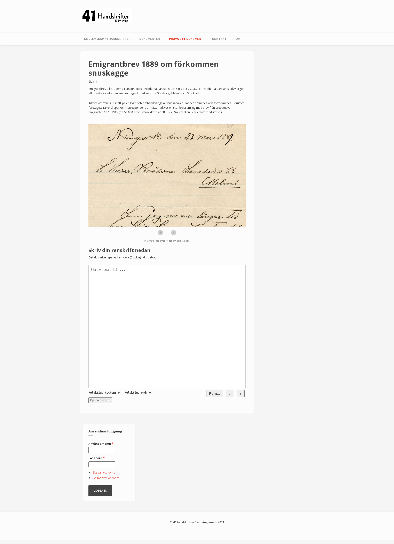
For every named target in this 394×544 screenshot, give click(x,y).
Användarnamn (100, 444)
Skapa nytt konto (104, 472)
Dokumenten (149, 39)
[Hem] (106, 15)
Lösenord (96, 458)
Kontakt (219, 39)
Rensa (214, 393)
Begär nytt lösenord (106, 478)
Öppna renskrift (100, 400)
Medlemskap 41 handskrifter (107, 39)
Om (238, 39)
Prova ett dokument (186, 39)
